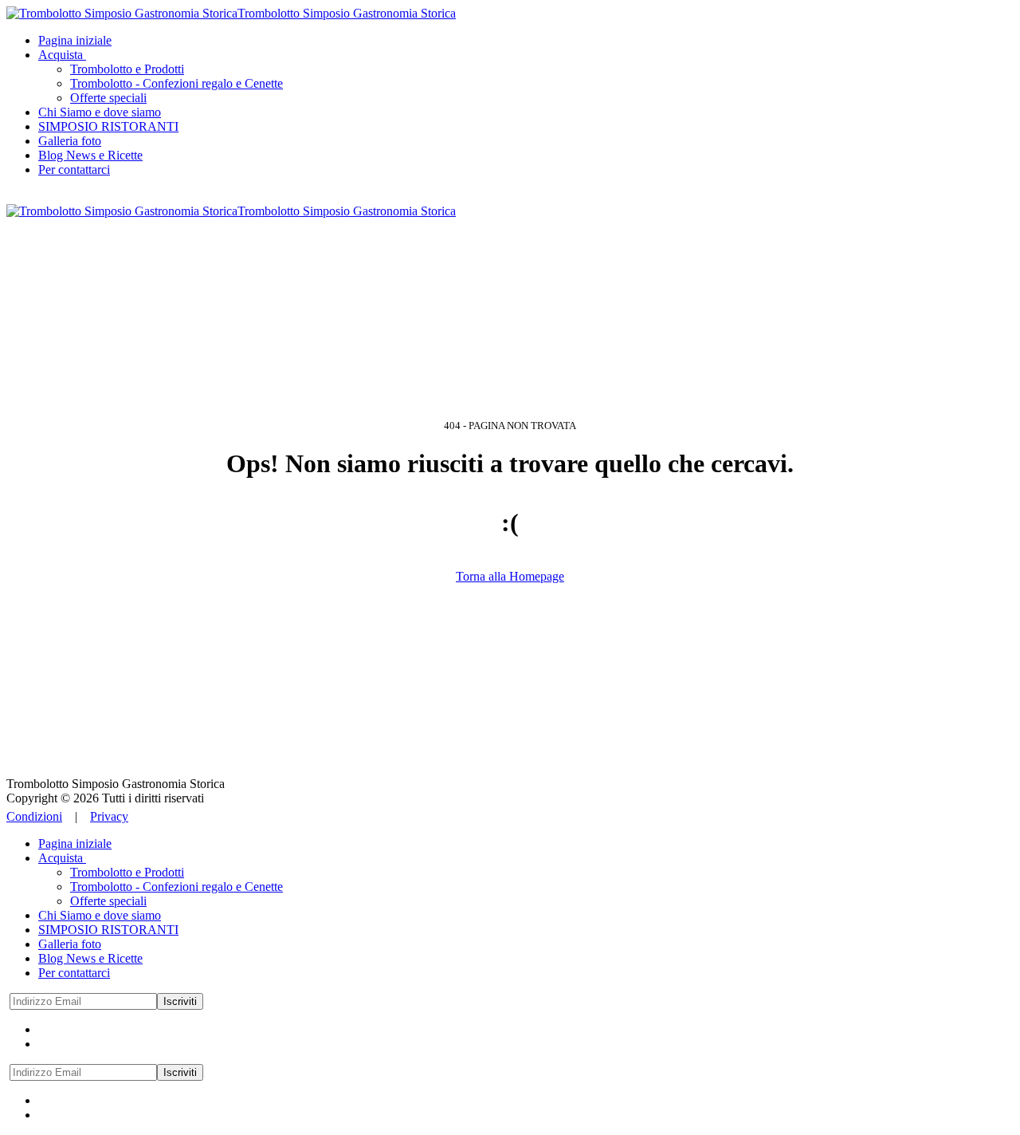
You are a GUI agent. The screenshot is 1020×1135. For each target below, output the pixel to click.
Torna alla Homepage (510, 576)
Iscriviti (180, 1001)
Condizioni (34, 816)
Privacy (109, 816)
